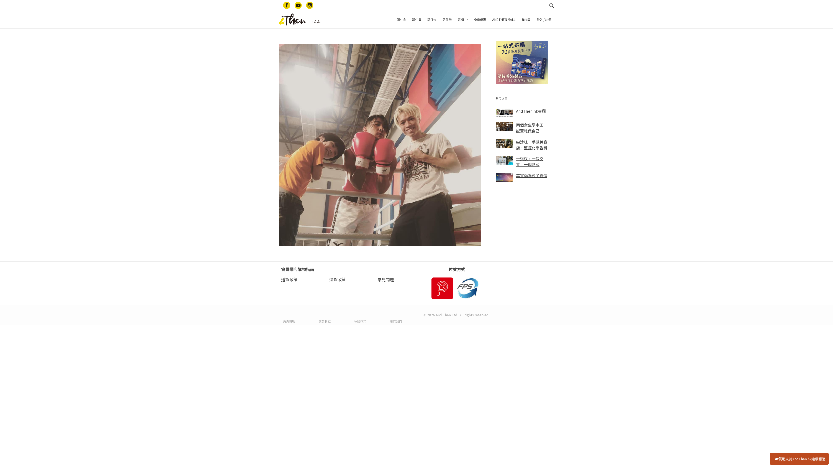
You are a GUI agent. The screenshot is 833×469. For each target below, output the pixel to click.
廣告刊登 (325, 321)
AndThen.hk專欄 (531, 111)
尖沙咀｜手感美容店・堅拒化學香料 (531, 144)
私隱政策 (360, 321)
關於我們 (396, 321)
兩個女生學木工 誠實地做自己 (529, 128)
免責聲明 (289, 321)
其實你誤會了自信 (531, 175)
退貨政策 (337, 279)
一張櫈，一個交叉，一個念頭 (529, 161)
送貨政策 (289, 279)
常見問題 (385, 279)
